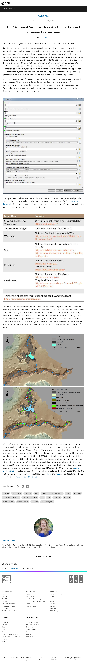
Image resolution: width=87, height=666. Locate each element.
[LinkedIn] (81, 577)
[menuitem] (13, 591)
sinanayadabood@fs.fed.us (24, 477)
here (49, 474)
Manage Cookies (54, 658)
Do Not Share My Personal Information (73, 658)
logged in (15, 568)
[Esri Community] (71, 581)
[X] (76, 577)
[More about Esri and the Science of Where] (6, 579)
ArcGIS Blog (7, 9)
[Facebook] (71, 577)
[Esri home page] (5, 3)
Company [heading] (5, 617)
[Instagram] (76, 581)
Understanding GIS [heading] (56, 587)
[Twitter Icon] (18, 487)
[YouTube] (81, 581)
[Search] (78, 3)
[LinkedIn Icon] (27, 487)
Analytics (36, 21)
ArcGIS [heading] (4, 587)
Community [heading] (30, 587)
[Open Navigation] (84, 3)
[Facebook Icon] (23, 487)
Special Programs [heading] (32, 617)
